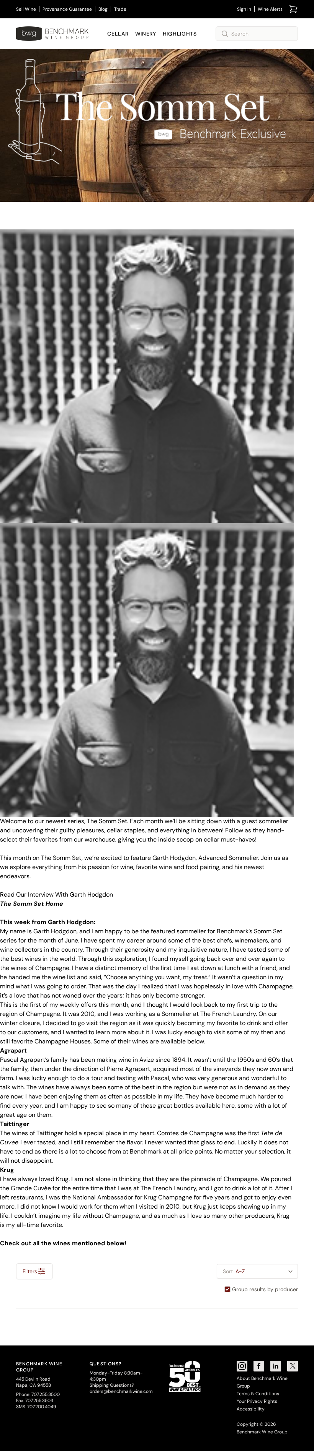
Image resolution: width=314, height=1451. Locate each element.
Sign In (244, 9)
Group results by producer (265, 1289)
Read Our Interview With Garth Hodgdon (56, 894)
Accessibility (251, 1409)
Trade (120, 9)
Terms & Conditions (258, 1394)
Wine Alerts (270, 9)
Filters (30, 1271)
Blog (103, 9)
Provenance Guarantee (67, 9)
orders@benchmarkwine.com (121, 1391)
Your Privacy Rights (257, 1401)
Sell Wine (26, 9)
